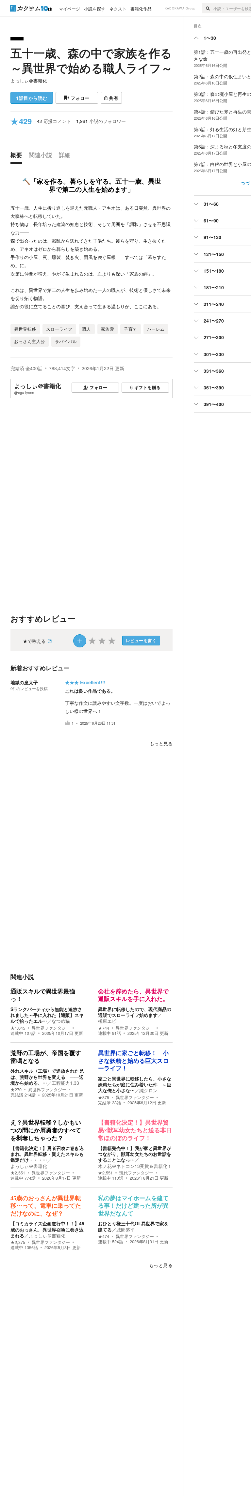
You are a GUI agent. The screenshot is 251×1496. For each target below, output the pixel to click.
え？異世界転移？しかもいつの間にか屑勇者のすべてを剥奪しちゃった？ (45, 1130)
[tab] (17, 156)
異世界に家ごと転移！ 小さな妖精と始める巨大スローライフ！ (133, 1061)
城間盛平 (125, 1229)
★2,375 (17, 1242)
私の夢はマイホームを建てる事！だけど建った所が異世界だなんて (133, 1206)
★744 (103, 1028)
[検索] (207, 8)
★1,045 (17, 1028)
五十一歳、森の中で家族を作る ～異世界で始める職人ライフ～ (91, 60)
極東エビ (107, 1021)
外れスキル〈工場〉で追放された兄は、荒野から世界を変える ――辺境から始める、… (47, 1076)
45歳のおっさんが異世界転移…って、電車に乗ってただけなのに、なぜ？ (45, 1206)
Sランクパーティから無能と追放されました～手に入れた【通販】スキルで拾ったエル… (47, 1015)
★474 (103, 1236)
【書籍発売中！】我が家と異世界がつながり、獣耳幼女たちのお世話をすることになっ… (134, 1154)
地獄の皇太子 (24, 682)
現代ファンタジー (136, 1173)
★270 (16, 1089)
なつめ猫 (61, 1021)
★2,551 (17, 1172)
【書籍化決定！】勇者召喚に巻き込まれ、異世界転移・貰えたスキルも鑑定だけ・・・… (47, 1154)
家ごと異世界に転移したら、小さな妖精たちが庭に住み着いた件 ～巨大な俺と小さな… (134, 1084)
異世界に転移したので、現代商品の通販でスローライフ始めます (134, 1012)
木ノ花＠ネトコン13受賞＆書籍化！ (135, 1166)
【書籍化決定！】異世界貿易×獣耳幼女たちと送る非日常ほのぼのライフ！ (135, 1130)
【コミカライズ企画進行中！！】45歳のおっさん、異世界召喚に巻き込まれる (47, 1229)
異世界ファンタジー (51, 1028)
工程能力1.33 (65, 1083)
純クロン (148, 1090)
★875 (103, 1097)
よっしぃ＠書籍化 (28, 80)
